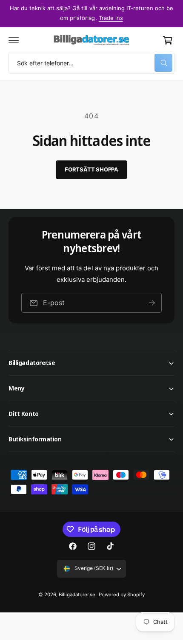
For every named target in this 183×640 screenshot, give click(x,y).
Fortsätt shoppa (91, 169)
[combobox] (91, 63)
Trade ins (111, 17)
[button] (13, 40)
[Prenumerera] (152, 303)
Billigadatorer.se (77, 595)
